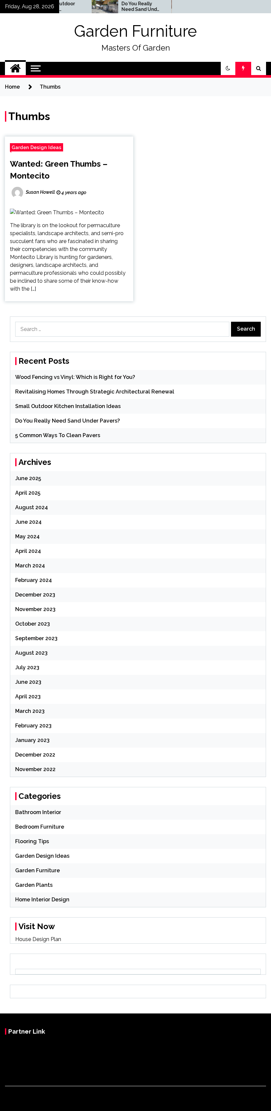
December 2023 (35, 595)
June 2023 (28, 682)
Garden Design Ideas (36, 147)
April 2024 (28, 551)
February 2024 (33, 580)
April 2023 (28, 696)
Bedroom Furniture (39, 827)
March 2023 (30, 711)
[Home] (15, 68)
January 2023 (32, 740)
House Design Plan (38, 939)
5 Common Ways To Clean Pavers (57, 435)
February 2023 (33, 725)
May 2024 (27, 536)
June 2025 (28, 478)
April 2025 (27, 493)
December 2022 (35, 755)
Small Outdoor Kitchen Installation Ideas (68, 406)
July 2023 (27, 667)
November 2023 (35, 609)
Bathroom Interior (38, 812)
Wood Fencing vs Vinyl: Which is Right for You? (75, 377)
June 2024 (28, 522)
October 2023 (32, 624)
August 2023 (31, 653)
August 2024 (31, 507)
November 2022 (35, 769)
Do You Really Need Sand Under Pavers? (132, 6)
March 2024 (30, 565)
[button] (228, 68)
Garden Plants (34, 885)
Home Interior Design (42, 899)
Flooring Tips (32, 841)
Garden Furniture (135, 31)
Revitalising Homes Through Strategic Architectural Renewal (94, 392)
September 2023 (36, 638)
